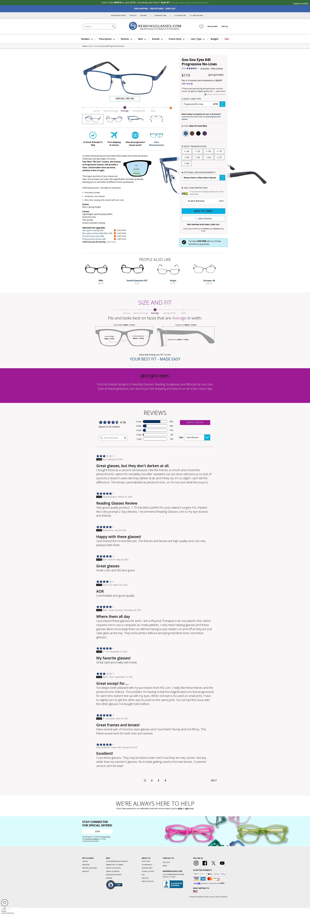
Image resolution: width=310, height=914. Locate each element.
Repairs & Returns (89, 868)
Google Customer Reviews (216, 94)
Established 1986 (160, 15)
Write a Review (217, 68)
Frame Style (175, 38)
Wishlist (85, 871)
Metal (91, 46)
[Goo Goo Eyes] (216, 75)
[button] (203, 104)
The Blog (132, 15)
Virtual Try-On (125, 98)
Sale (227, 38)
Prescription (105, 38)
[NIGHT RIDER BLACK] (198, 133)
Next (214, 780)
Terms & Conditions (92, 839)
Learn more (194, 194)
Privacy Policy (105, 837)
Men (140, 38)
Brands (155, 38)
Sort (181, 437)
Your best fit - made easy (155, 359)
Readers (85, 38)
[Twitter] (213, 865)
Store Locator (148, 871)
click (180, 808)
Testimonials (147, 865)
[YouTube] (222, 865)
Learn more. (111, 242)
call (187, 808)
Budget (214, 38)
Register (85, 865)
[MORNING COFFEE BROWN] (192, 133)
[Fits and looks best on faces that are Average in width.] (124, 111)
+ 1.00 (186, 151)
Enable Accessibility (300, 3)
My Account (213, 26)
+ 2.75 (219, 157)
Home (84, 46)
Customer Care (180, 15)
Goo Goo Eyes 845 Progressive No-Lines (109, 46)
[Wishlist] (201, 26)
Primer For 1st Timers (114, 865)
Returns (143, 15)
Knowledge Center (118, 15)
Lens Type (196, 38)
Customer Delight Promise (117, 861)
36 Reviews (204, 68)
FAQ (143, 875)
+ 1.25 (197, 151)
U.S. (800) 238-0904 (196, 15)
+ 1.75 (219, 151)
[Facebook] (205, 865)
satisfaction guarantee (199, 244)
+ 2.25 (197, 157)
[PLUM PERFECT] (204, 133)
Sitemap (109, 878)
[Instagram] (196, 865)
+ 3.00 (186, 163)
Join (97, 831)
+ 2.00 (186, 157)
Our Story (146, 861)
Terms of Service (113, 871)
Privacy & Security (113, 868)
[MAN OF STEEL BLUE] (186, 133)
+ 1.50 (208, 151)
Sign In (85, 861)
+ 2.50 (208, 157)
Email (165, 866)
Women (125, 38)
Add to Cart (203, 211)
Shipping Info (147, 868)
